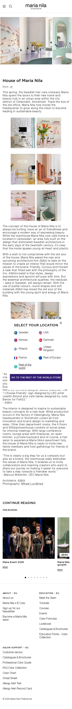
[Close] (61, 323)
